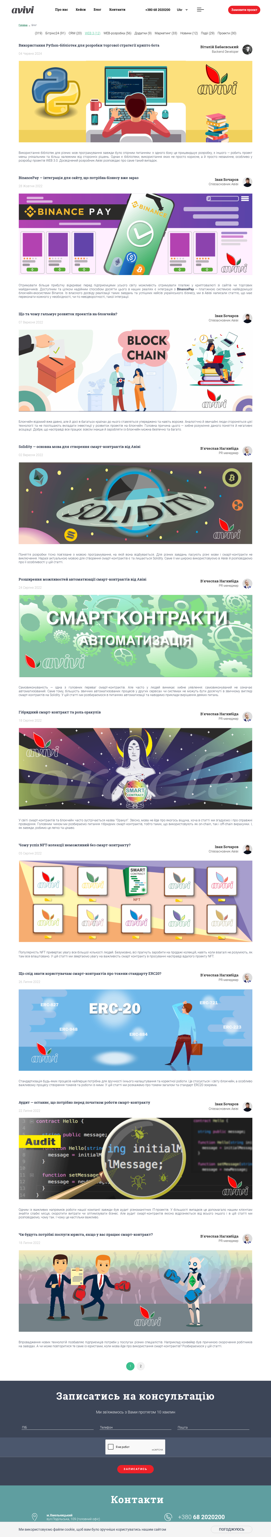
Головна (23, 25)
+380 (201, 1517)
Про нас (61, 9)
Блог (97, 9)
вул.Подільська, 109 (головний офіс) (73, 1517)
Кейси (81, 9)
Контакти (117, 9)
